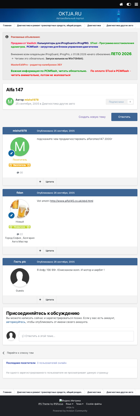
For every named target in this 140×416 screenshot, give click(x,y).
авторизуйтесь (15, 322)
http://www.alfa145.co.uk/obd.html (71, 201)
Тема (79, 403)
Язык (69, 403)
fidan (20, 192)
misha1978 (20, 130)
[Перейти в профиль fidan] (19, 208)
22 (21, 234)
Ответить (124, 116)
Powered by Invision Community (70, 410)
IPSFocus (58, 403)
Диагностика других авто (58, 103)
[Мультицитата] (40, 181)
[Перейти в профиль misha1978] (10, 101)
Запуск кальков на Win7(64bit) (64, 58)
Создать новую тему (92, 116)
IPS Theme (44, 403)
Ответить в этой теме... (40, 336)
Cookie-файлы (94, 403)
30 (21, 172)
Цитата (50, 181)
